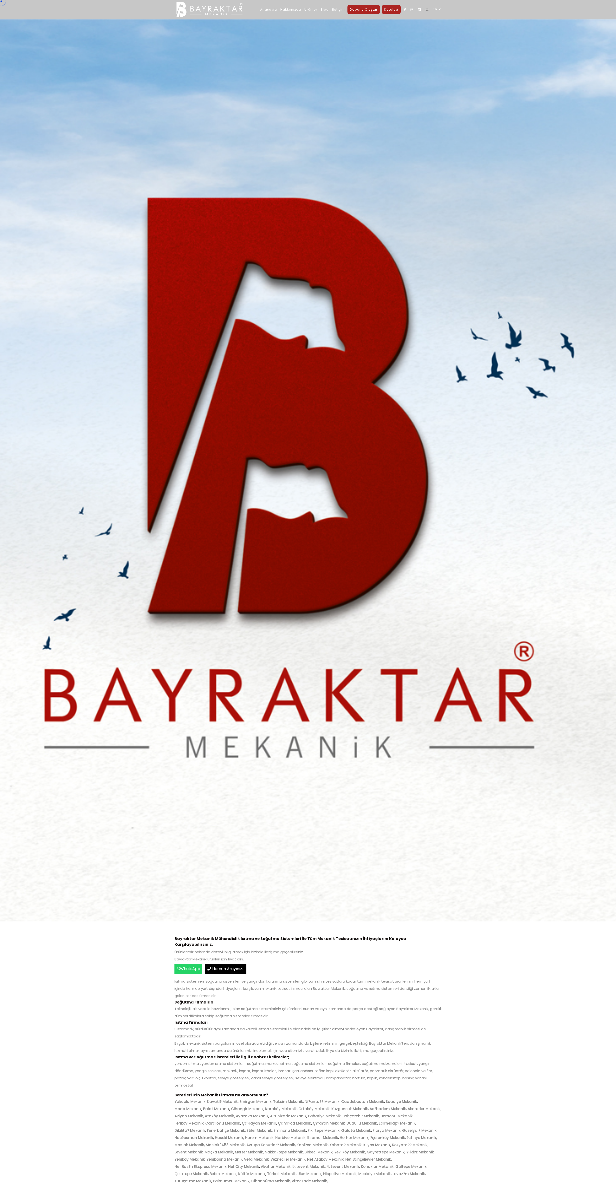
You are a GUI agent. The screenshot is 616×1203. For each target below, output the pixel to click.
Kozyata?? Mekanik (410, 1144)
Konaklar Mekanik (377, 1166)
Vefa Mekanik (256, 1159)
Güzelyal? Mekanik (419, 1130)
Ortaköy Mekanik (314, 1108)
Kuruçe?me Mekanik (192, 1181)
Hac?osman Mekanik (193, 1137)
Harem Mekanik (259, 1137)
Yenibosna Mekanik (224, 1159)
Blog (325, 9)
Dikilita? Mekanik (189, 1130)
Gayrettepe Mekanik (385, 1152)
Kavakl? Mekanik (222, 1101)
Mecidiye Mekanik (374, 1173)
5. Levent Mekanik (308, 1166)
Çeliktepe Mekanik (191, 1173)
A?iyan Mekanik (188, 1116)
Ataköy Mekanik (219, 1116)
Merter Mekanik (249, 1152)
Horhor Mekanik (354, 1137)
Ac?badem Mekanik (388, 1108)
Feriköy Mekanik (189, 1123)
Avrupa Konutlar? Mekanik (270, 1144)
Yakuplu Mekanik (189, 1101)
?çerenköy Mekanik (387, 1137)
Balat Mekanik (216, 1108)
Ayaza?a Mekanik (252, 1116)
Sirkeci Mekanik (319, 1152)
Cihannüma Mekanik (270, 1181)
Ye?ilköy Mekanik (349, 1152)
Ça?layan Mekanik (259, 1123)
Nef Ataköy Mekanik (325, 1159)
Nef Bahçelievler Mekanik (368, 1159)
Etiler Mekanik (259, 1130)
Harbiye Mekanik (290, 1137)
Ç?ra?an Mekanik (329, 1123)
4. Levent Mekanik (343, 1166)
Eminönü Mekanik (290, 1130)
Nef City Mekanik (243, 1166)
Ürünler (310, 9)
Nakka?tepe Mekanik (284, 1152)
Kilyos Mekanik (376, 1144)
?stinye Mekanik (421, 1137)
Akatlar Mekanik (276, 1166)
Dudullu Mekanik (361, 1123)
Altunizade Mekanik (288, 1116)
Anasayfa (268, 9)
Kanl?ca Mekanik (312, 1144)
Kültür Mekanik (251, 1173)
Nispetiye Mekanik (340, 1173)
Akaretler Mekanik (424, 1108)
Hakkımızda (290, 9)
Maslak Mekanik (189, 1144)
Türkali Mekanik (281, 1173)
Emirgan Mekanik (255, 1101)
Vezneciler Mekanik (287, 1159)
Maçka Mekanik (219, 1152)
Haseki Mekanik (229, 1137)
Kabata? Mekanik (345, 1144)
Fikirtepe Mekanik (324, 1130)
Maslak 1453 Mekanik (225, 1144)
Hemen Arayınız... (227, 968)
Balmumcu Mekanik (231, 1181)
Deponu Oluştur (364, 9)
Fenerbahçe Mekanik (226, 1130)
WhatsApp (190, 968)
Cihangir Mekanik (247, 1108)
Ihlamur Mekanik (322, 1137)
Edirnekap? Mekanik (397, 1123)
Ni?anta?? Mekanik (322, 1101)
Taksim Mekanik (288, 1101)
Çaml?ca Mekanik (294, 1123)
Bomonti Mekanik (397, 1116)
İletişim (338, 9)
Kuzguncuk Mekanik (349, 1108)
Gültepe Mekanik (410, 1166)
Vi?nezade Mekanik (309, 1181)
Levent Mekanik (188, 1152)
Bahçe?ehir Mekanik (360, 1116)
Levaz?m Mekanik (408, 1173)
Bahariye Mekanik (324, 1116)
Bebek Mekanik (223, 1173)
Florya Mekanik (386, 1130)
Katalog (391, 9)
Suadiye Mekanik (401, 1101)
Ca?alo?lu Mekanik (222, 1123)
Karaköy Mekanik (281, 1108)
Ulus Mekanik (309, 1173)
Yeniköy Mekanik (189, 1159)
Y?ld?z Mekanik (420, 1152)
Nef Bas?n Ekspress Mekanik (200, 1166)
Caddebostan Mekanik (362, 1101)
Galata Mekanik (356, 1130)
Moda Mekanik (187, 1108)
